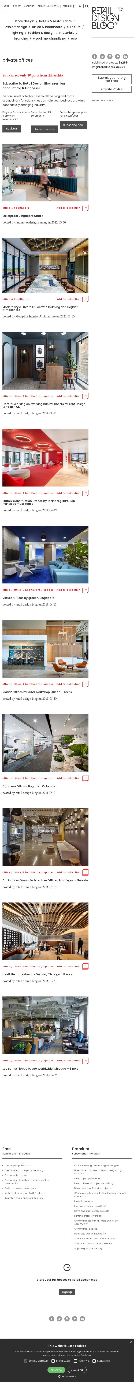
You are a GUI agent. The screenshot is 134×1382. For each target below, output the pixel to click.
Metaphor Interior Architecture (36, 316)
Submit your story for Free (112, 79)
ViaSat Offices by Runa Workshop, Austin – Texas (37, 692)
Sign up (67, 1292)
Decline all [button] (77, 1370)
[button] (25, 1360)
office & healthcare (47, 27)
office (6, 396)
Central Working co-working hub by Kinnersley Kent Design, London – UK (44, 405)
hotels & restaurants (55, 21)
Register (11, 129)
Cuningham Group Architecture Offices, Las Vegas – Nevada (45, 880)
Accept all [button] (56, 1370)
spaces (49, 396)
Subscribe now (45, 129)
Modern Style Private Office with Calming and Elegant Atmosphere (40, 308)
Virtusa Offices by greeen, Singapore (28, 598)
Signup (17, 6)
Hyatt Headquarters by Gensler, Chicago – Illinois (37, 974)
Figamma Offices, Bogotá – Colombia (29, 786)
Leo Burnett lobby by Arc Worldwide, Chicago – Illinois (40, 1069)
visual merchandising (49, 38)
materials (66, 32)
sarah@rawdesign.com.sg (31, 222)
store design (24, 21)
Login (5, 6)
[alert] (67, 1360)
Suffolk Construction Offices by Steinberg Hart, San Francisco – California (38, 502)
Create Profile (111, 89)
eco (74, 38)
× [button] (131, 1342)
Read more (86, 1355)
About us (29, 6)
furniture (74, 27)
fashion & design (41, 32)
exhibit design (16, 27)
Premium (67, 6)
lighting (17, 32)
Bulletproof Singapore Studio (22, 216)
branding (21, 38)
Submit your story (48, 6)
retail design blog (27, 413)
